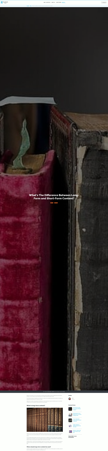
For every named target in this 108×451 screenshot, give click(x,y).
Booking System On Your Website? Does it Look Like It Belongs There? (77, 414)
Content (52, 202)
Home (45, 2)
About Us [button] (53, 2)
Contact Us (104, 2)
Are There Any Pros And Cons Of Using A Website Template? (77, 408)
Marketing (56, 202)
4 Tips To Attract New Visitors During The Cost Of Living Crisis (77, 420)
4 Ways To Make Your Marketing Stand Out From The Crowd (77, 425)
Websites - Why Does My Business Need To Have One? (77, 431)
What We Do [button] (48, 2)
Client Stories (58, 2)
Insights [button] (64, 2)
